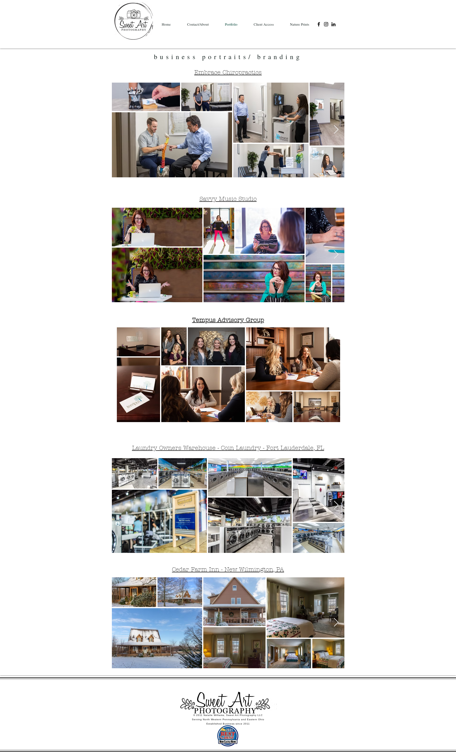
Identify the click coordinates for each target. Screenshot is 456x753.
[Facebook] (319, 24)
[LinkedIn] (333, 24)
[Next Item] (336, 129)
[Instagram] (326, 24)
